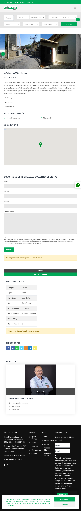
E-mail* (6, 192)
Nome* (6, 182)
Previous (3, 54)
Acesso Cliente (47, 449)
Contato (34, 454)
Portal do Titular (47, 455)
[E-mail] (26, 348)
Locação (35, 446)
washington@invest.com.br (19, 403)
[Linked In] (30, 348)
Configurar (64, 504)
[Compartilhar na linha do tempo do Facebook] (8, 348)
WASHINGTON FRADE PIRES (21, 398)
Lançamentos (49, 440)
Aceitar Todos (64, 499)
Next (77, 20)
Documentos (36, 450)
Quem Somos (34, 438)
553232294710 (15, 409)
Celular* (6, 202)
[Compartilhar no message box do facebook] (13, 348)
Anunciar (47, 444)
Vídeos (46, 437)
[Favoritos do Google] (35, 348)
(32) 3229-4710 (11, 2)
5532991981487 (16, 406)
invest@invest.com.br (26, 2)
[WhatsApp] (17, 348)
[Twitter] (22, 348)
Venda (34, 443)
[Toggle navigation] (75, 8)
